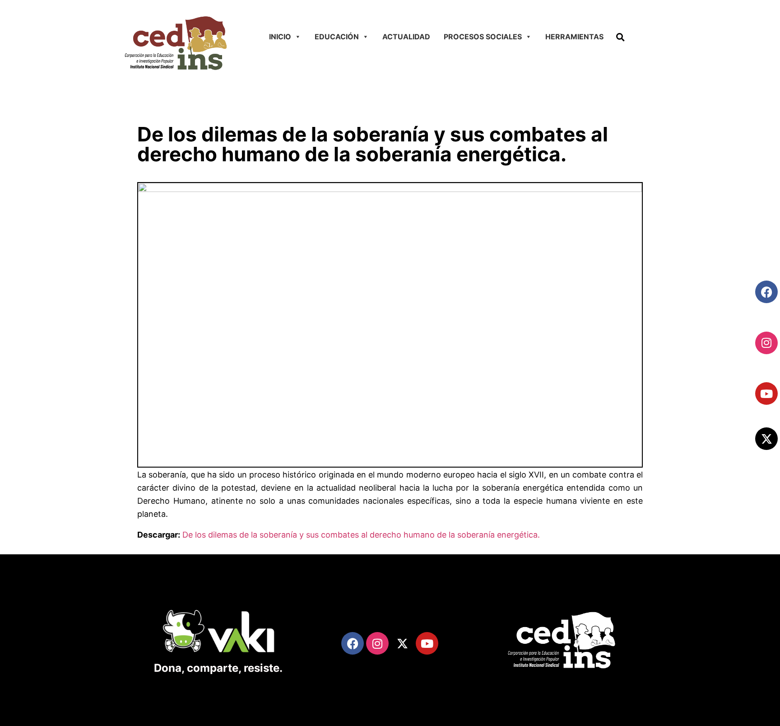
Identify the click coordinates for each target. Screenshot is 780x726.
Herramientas (574, 36)
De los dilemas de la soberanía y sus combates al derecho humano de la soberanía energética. (361, 534)
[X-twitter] (766, 438)
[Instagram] (766, 343)
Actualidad (406, 36)
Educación (337, 36)
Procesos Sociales (483, 36)
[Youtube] (766, 393)
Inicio (280, 36)
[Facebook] (766, 292)
